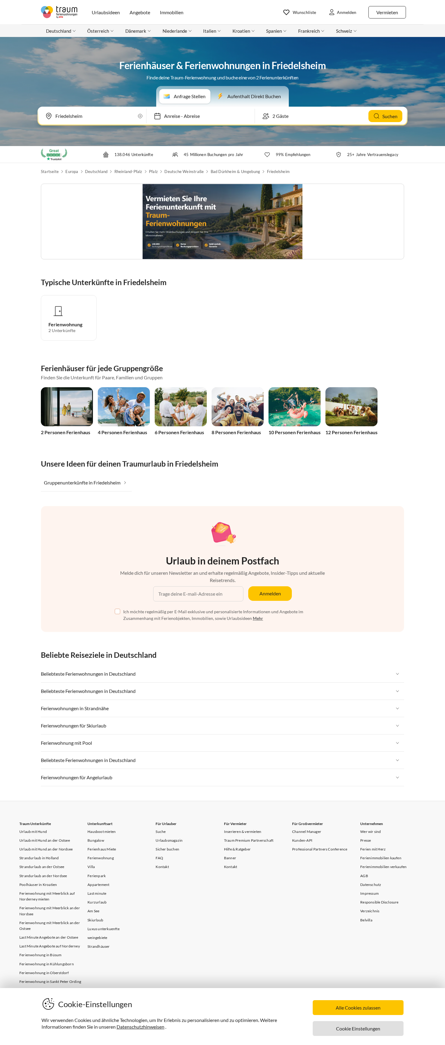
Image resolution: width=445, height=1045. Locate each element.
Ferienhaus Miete (101, 849)
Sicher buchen (167, 849)
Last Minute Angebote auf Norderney (49, 946)
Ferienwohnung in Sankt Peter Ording (50, 981)
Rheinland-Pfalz (128, 171)
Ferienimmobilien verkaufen (383, 866)
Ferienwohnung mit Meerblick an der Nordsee (49, 911)
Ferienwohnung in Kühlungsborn (46, 964)
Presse (365, 840)
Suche (161, 831)
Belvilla (366, 920)
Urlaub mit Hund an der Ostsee (44, 840)
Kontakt (162, 866)
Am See (93, 911)
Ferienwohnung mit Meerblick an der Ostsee (49, 925)
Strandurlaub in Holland (39, 858)
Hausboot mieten (101, 831)
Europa (71, 171)
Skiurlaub (95, 920)
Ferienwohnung (100, 858)
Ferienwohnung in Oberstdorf (44, 972)
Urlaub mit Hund (33, 831)
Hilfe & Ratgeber (237, 849)
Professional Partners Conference (319, 849)
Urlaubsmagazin (169, 840)
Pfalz (153, 171)
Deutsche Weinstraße (184, 171)
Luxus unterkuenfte (103, 929)
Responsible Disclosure (379, 902)
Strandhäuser (98, 946)
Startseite (50, 171)
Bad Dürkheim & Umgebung (235, 171)
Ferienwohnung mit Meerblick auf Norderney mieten (47, 896)
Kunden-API (302, 840)
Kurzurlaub (97, 902)
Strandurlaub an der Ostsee (41, 866)
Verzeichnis (369, 911)
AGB (364, 876)
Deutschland (96, 171)
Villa (91, 866)
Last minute (96, 893)
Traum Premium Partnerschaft (248, 840)
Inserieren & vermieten (242, 831)
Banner (230, 858)
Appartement (98, 884)
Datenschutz (370, 884)
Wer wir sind (370, 831)
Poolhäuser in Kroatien (38, 884)
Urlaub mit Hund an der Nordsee (46, 849)
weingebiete (97, 937)
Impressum (369, 893)
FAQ (159, 858)
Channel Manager (306, 831)
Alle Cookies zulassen (358, 1007)
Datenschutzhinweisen (140, 1027)
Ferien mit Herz (373, 849)
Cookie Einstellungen (358, 1028)
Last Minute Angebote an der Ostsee (48, 937)
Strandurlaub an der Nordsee (43, 876)
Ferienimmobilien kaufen (380, 858)
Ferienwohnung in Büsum (40, 955)
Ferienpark (96, 876)
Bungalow (95, 840)
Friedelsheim (278, 171)
